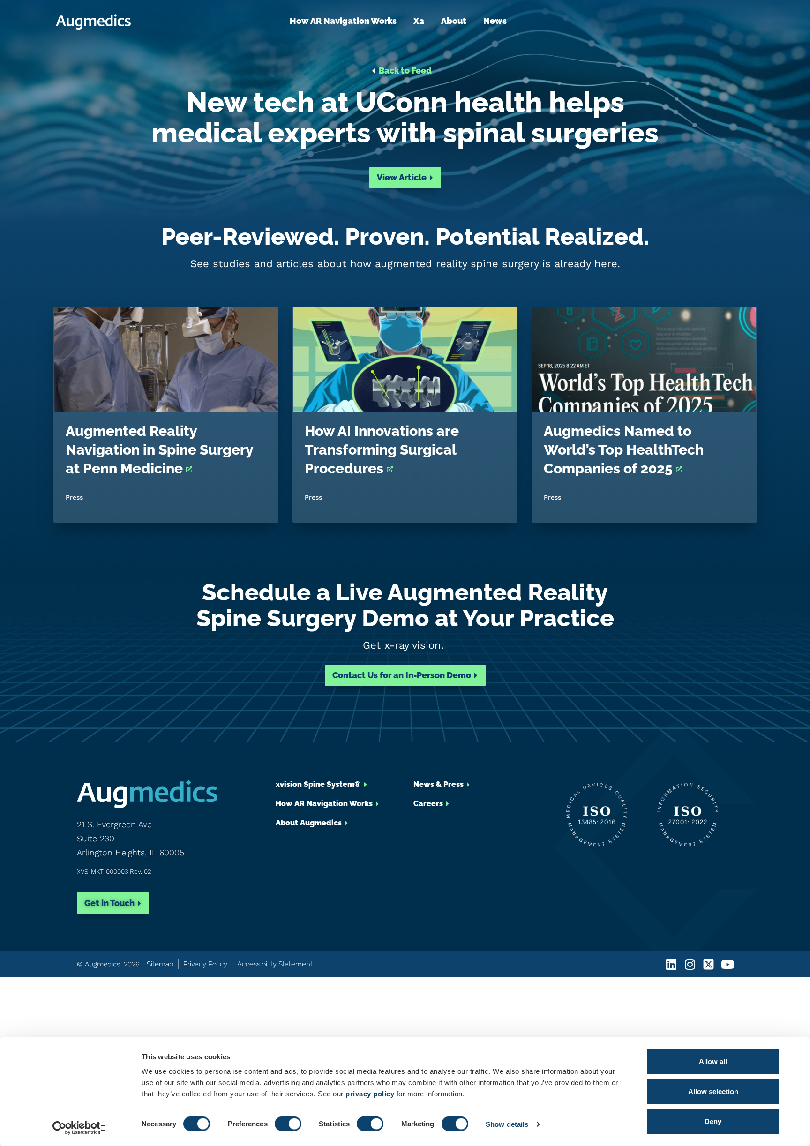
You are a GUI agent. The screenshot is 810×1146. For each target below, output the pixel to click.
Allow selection (713, 1091)
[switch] (288, 1123)
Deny (713, 1121)
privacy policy (369, 1094)
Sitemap (160, 964)
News (495, 21)
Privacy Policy (205, 964)
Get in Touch (109, 903)
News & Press (438, 784)
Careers (428, 803)
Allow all (713, 1061)
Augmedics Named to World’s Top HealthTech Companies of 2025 (624, 450)
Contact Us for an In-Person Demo (401, 675)
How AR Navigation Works (343, 21)
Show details (507, 1124)
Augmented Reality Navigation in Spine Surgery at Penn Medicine (159, 450)
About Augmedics (309, 822)
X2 (418, 21)
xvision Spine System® (318, 784)
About (453, 21)
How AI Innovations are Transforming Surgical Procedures (382, 450)
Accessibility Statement (275, 964)
